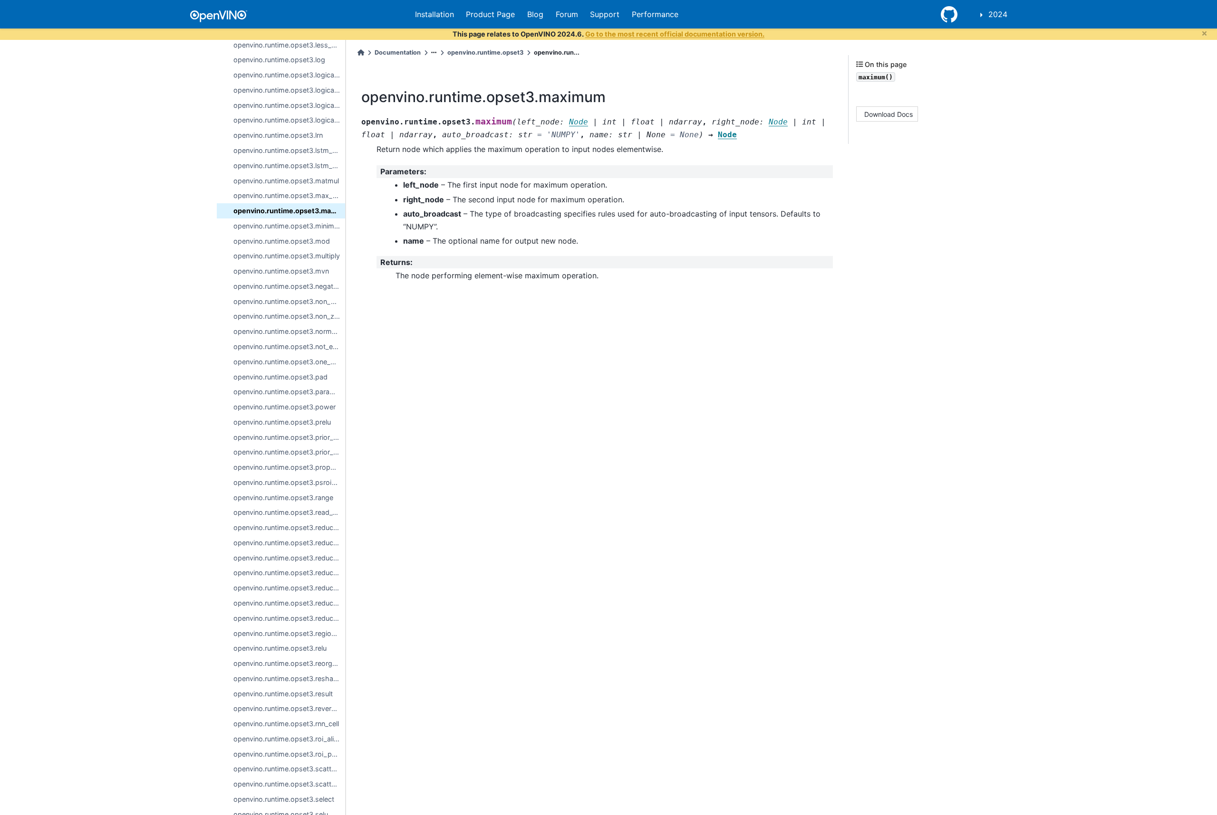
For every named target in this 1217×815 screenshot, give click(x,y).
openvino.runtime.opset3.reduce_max (289, 558)
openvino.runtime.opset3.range (283, 497)
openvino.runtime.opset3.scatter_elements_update (289, 769)
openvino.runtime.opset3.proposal (288, 467)
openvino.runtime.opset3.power (284, 407)
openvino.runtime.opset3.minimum (288, 226)
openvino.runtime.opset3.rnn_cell (286, 724)
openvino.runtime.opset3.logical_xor (289, 120)
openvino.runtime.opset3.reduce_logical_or (289, 543)
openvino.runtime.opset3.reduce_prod (289, 603)
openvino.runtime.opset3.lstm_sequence (289, 165)
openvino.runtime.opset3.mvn (281, 271)
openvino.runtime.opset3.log (279, 60)
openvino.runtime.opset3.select (283, 799)
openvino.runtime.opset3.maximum (289, 211)
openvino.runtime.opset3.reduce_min (289, 588)
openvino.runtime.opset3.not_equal (289, 346)
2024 (997, 14)
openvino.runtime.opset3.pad (280, 377)
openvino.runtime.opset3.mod (281, 241)
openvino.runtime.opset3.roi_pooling (289, 754)
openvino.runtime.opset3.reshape (287, 678)
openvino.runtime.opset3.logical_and (289, 75)
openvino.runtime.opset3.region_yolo (289, 633)
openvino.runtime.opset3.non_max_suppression (289, 301)
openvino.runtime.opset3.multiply (286, 256)
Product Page (490, 14)
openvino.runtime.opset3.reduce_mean (289, 573)
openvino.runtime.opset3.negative (287, 286)
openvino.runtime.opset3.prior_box (289, 437)
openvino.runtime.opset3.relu (280, 648)
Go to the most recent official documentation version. (674, 34)
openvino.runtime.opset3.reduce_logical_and (289, 527)
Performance (655, 14)
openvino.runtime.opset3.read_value (289, 512)
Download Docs (888, 114)
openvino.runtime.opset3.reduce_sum (289, 618)
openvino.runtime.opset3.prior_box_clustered (289, 452)
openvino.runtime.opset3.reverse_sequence (289, 708)
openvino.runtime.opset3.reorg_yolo (289, 663)
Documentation (398, 52)
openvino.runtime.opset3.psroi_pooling (289, 482)
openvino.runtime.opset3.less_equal (289, 45)
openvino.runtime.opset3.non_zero (289, 316)
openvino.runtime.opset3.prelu (282, 422)
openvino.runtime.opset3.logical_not (289, 90)
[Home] (360, 52)
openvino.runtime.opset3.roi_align (287, 739)
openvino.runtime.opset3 (485, 52)
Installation (434, 14)
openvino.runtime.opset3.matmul (286, 181)
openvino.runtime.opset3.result (283, 694)
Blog (535, 14)
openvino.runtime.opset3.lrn (278, 135)
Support (604, 14)
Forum (567, 14)
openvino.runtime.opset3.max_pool (289, 195)
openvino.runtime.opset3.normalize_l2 (289, 331)
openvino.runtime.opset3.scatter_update (289, 784)
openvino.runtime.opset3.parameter (289, 392)
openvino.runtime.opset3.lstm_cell (288, 150)
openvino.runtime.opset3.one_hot (287, 362)
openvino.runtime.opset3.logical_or (289, 105)
